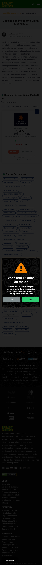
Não (12, 299)
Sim (31, 299)
